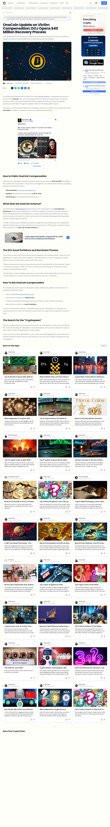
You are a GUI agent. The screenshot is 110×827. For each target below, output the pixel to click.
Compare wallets (55, 430)
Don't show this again (55, 434)
